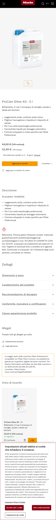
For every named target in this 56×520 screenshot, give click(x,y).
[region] (28, 481)
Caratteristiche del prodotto (18, 285)
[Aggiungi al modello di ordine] (25, 440)
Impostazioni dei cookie (15, 515)
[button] (9, 4)
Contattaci (46, 163)
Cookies (22, 502)
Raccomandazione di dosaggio (19, 294)
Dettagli (37, 155)
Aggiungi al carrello (20, 163)
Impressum (9, 502)
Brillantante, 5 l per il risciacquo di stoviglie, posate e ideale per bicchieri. (18, 427)
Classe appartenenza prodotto (19, 313)
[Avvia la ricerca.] (42, 3)
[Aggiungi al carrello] (32, 440)
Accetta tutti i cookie (14, 508)
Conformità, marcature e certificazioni (24, 304)
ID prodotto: (7, 197)
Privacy (16, 502)
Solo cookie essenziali (41, 508)
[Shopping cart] (52, 4)
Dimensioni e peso (13, 275)
